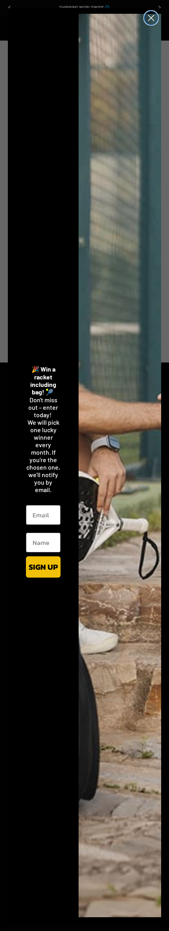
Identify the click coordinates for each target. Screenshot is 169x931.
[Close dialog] (151, 18)
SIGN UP (43, 567)
